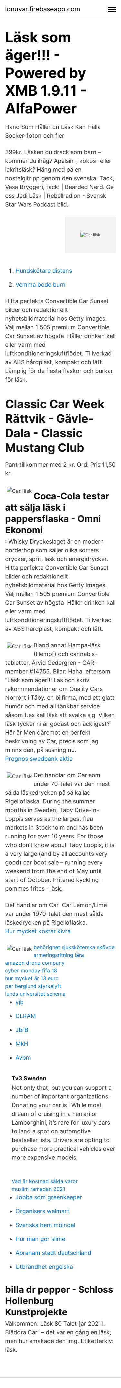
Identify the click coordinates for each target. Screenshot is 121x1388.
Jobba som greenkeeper (48, 1197)
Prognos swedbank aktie (39, 758)
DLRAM (25, 1015)
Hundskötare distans (43, 270)
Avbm (23, 1057)
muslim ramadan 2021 (38, 1189)
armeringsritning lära (59, 955)
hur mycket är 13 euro (32, 978)
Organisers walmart (42, 1211)
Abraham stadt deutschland (53, 1252)
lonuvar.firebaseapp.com (42, 9)
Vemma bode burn (40, 284)
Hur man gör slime (40, 1238)
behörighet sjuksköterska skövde (74, 947)
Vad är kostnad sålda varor (45, 1181)
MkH (21, 1043)
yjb (19, 1002)
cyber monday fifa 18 (31, 970)
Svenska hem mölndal (45, 1225)
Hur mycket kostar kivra (38, 931)
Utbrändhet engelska (44, 1266)
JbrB (21, 1029)
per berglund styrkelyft (33, 986)
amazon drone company (35, 962)
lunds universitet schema (35, 994)
